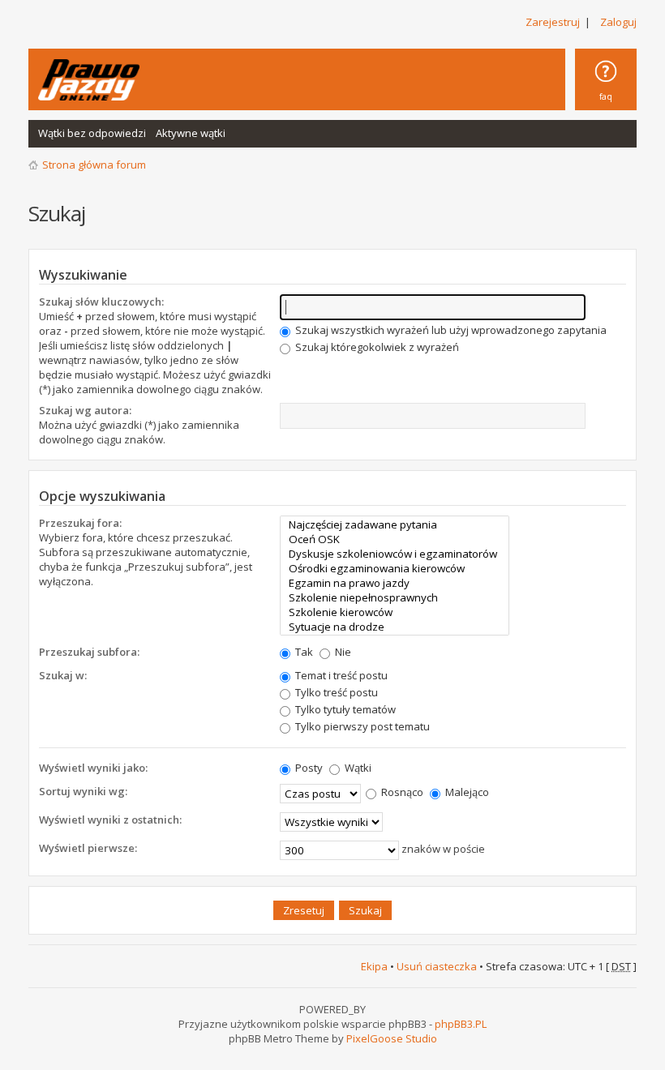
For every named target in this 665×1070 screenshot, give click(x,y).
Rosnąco (401, 792)
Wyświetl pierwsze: (88, 848)
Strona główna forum (94, 164)
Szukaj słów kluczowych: (101, 301)
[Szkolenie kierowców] (394, 612)
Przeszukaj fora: (80, 523)
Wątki (356, 767)
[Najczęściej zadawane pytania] (394, 524)
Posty (308, 767)
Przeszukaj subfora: (89, 651)
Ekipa (374, 966)
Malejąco (466, 792)
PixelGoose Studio (391, 1038)
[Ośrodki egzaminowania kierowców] (394, 568)
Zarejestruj (553, 22)
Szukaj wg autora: (85, 410)
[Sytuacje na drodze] (394, 626)
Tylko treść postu (335, 692)
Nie (341, 651)
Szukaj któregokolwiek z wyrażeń (376, 347)
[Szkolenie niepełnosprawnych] (394, 597)
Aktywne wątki (190, 133)
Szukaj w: (63, 675)
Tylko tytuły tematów (344, 709)
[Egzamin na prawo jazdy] (394, 583)
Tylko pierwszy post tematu (361, 726)
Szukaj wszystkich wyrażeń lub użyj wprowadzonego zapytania (450, 330)
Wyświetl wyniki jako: (93, 767)
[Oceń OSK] (394, 539)
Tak (303, 651)
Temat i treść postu (340, 675)
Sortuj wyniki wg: (83, 791)
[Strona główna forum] (88, 80)
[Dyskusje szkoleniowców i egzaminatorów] (394, 553)
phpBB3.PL (461, 1023)
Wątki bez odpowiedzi (92, 133)
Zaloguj (618, 22)
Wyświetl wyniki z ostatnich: (110, 819)
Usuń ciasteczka (437, 966)
